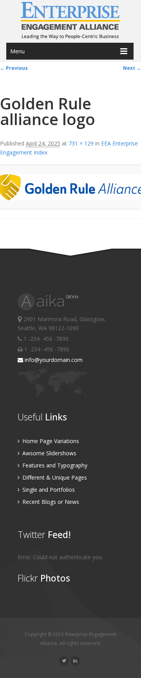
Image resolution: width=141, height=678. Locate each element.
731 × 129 (81, 143)
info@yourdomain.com (53, 360)
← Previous (14, 68)
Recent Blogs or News (50, 501)
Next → (132, 68)
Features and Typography (54, 465)
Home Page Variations (50, 441)
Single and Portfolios (48, 489)
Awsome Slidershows (48, 453)
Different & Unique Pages (54, 477)
